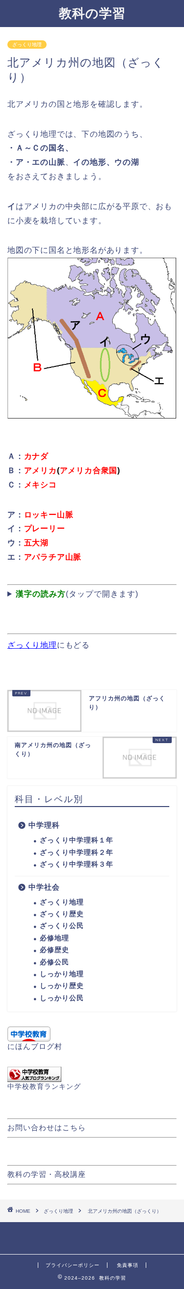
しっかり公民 (62, 998)
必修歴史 (54, 950)
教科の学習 (92, 13)
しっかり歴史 (62, 985)
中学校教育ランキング (44, 1086)
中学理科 (44, 825)
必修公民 (54, 962)
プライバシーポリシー (73, 1265)
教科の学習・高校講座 (46, 1174)
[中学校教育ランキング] (92, 1074)
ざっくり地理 (27, 44)
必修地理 (54, 938)
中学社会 (44, 887)
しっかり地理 (62, 974)
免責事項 (127, 1265)
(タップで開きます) (77, 594)
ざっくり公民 (62, 925)
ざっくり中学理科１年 (76, 840)
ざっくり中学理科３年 (76, 864)
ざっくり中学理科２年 (76, 852)
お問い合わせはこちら (46, 1127)
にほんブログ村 (34, 1046)
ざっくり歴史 (62, 914)
